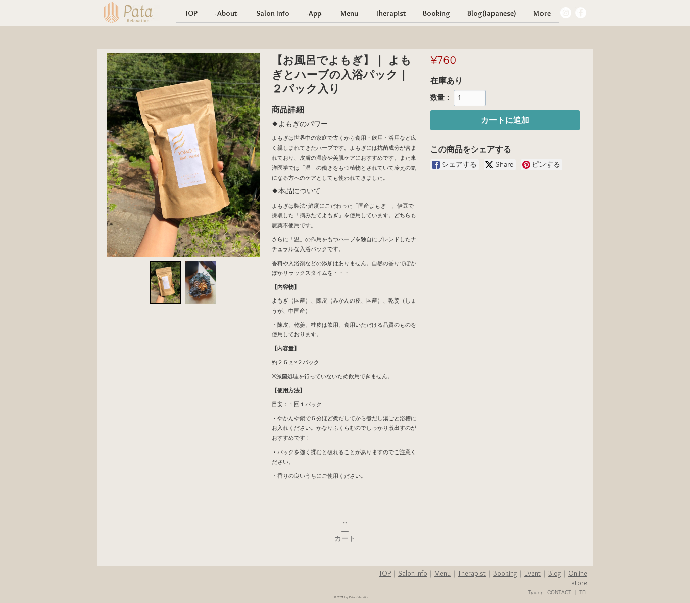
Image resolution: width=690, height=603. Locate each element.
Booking (505, 573)
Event (532, 573)
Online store (577, 578)
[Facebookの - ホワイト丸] (580, 12)
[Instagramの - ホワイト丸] (565, 12)
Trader (535, 592)
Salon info (412, 573)
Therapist (472, 573)
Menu (442, 573)
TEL (583, 592)
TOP (385, 573)
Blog (554, 573)
